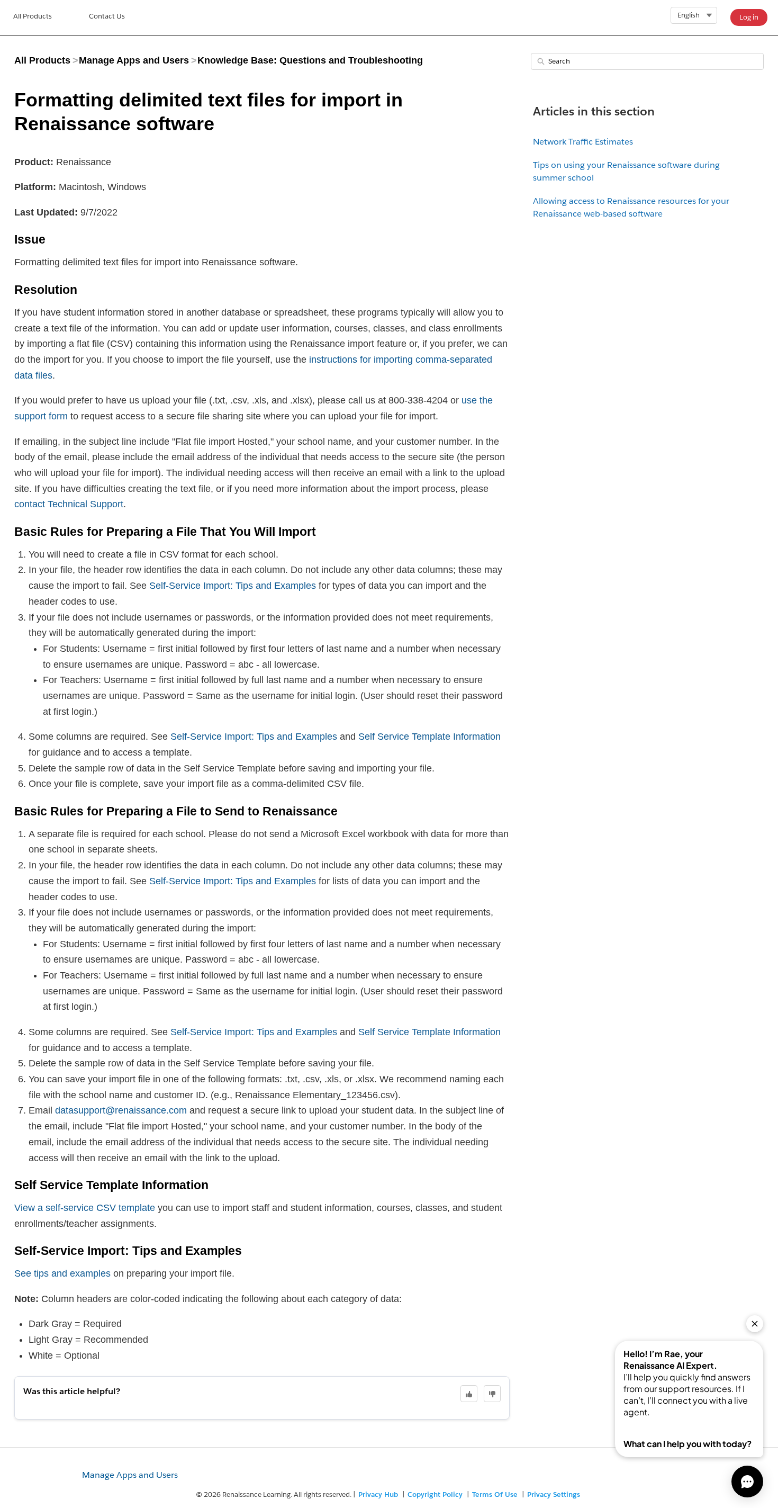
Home (33, 17)
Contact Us (107, 16)
